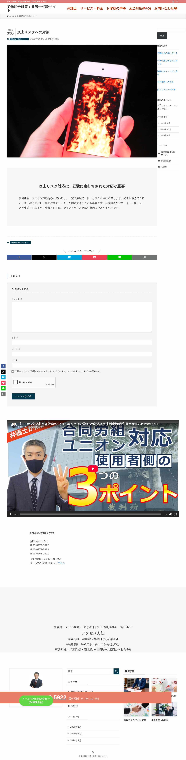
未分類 (164, 167)
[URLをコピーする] (144, 257)
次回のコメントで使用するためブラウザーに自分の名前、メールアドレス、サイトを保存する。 (58, 371)
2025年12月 (165, 129)
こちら (61, 563)
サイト (15, 360)
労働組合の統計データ (167, 53)
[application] (93, 468)
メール (16, 349)
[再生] (10, 514)
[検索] (177, 1)
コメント (17, 299)
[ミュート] (170, 514)
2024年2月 (165, 135)
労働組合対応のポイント (19, 39)
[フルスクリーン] (175, 514)
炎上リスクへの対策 (166, 89)
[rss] (173, 1)
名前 (15, 337)
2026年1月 (165, 123)
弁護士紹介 (166, 161)
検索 (162, 35)
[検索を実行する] (116, 671)
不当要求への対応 (165, 82)
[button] (19, 257)
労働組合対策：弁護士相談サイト (31, 8)
